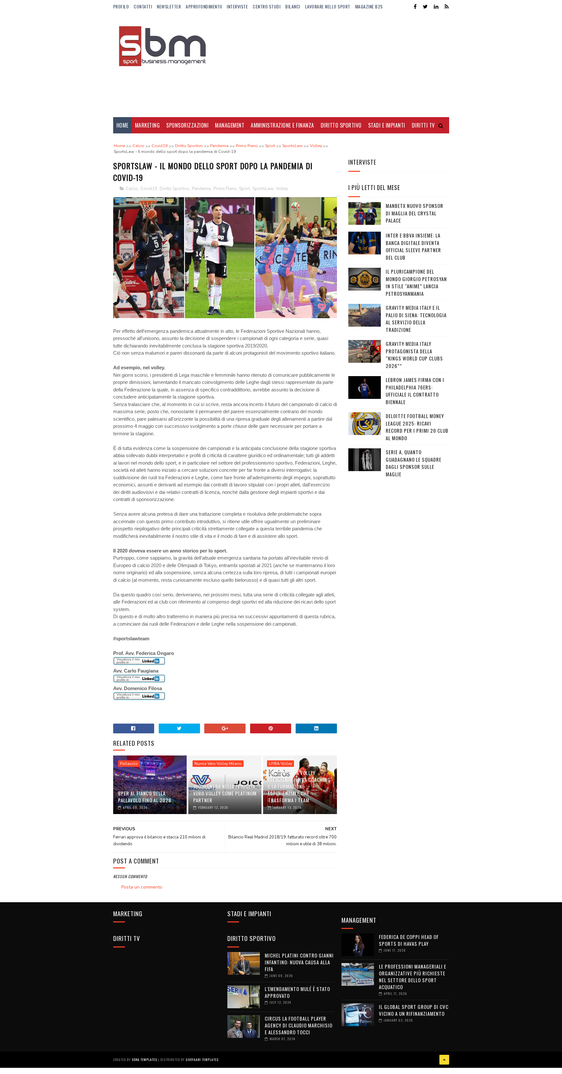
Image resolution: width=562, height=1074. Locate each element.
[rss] (446, 6)
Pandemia (201, 189)
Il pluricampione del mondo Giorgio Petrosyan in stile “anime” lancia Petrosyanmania (416, 282)
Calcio (132, 189)
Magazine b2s (369, 6)
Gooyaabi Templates (202, 1059)
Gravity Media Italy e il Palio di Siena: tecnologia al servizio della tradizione (416, 318)
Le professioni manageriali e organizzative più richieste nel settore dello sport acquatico (412, 976)
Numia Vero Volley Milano (218, 763)
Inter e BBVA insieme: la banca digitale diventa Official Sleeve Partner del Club (413, 246)
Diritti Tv (423, 125)
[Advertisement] (330, 65)
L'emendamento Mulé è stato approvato (297, 992)
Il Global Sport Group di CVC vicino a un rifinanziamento (413, 1010)
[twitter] (425, 6)
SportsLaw (262, 189)
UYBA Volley (280, 763)
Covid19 (148, 189)
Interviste (237, 6)
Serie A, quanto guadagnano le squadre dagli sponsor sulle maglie (413, 463)
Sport (244, 189)
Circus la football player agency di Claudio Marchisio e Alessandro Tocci (298, 1025)
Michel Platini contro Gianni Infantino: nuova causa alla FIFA (299, 962)
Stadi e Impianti (386, 125)
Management (229, 125)
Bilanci (292, 6)
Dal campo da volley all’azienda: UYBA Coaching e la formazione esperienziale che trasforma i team (299, 786)
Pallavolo (129, 763)
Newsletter (169, 6)
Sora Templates (144, 1059)
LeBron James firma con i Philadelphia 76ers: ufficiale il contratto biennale (415, 390)
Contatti (143, 6)
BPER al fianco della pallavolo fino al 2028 (144, 797)
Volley (282, 189)
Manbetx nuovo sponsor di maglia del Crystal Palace (414, 213)
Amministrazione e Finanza (282, 125)
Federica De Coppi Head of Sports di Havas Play (409, 940)
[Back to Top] (444, 1060)
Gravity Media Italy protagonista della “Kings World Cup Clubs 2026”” (414, 354)
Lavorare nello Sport (327, 6)
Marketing (147, 125)
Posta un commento (141, 887)
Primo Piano (224, 189)
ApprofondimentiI (204, 6)
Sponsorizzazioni (187, 125)
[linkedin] (436, 6)
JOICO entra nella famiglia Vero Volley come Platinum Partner (225, 793)
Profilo (121, 6)
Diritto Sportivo (341, 125)
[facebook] (415, 6)
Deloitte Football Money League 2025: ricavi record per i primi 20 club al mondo (417, 427)
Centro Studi (266, 6)
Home (122, 125)
